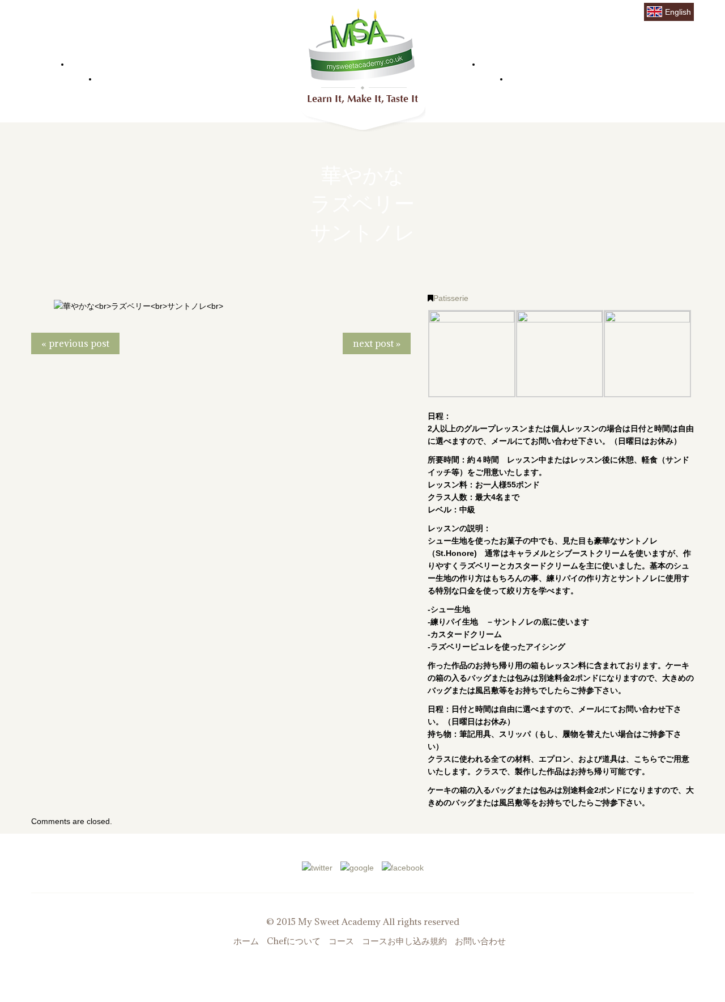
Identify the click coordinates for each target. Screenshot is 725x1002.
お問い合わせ (554, 77)
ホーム (95, 62)
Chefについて (141, 77)
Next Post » (376, 343)
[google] (357, 866)
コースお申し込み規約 (404, 940)
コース (506, 62)
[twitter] (317, 866)
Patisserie (450, 298)
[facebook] (403, 866)
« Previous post (75, 343)
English (678, 11)
